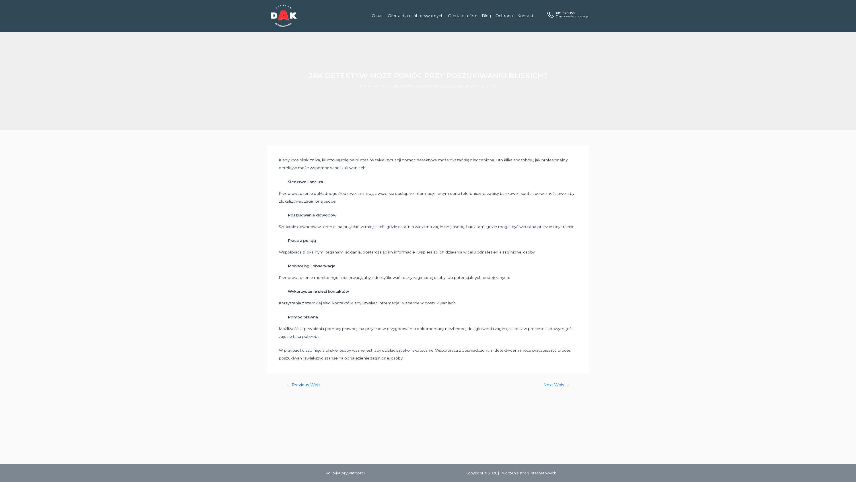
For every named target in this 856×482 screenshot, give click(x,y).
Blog (486, 15)
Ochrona (504, 15)
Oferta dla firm (462, 15)
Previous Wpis (303, 385)
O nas (377, 15)
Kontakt (525, 15)
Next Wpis (556, 385)
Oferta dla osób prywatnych (416, 15)
